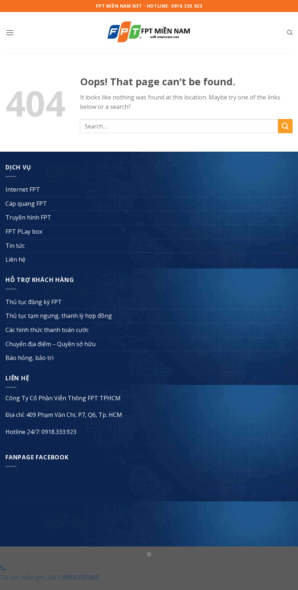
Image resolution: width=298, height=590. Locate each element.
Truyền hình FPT (28, 217)
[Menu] (9, 32)
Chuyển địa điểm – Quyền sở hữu (50, 344)
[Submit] (285, 126)
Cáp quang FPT (26, 204)
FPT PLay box (23, 231)
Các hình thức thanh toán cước (47, 330)
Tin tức (15, 246)
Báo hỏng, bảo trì (29, 358)
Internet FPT (22, 189)
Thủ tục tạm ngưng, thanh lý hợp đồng (58, 316)
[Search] (290, 33)
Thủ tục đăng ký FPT (33, 302)
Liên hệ (15, 259)
